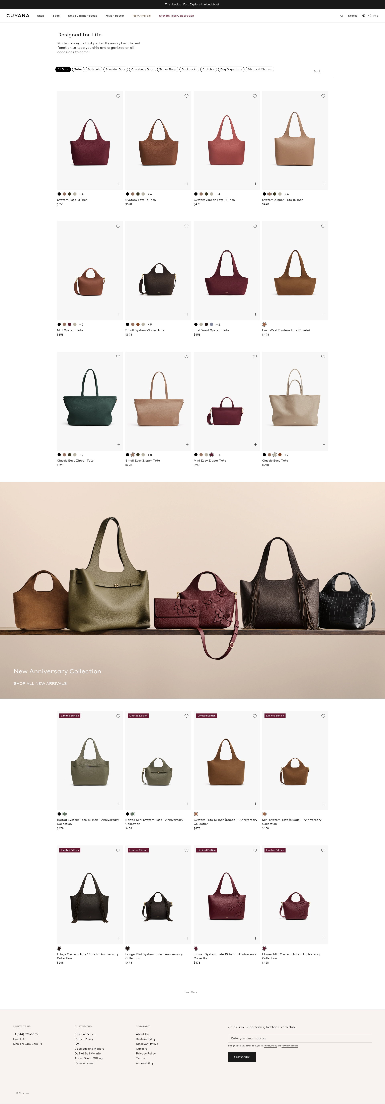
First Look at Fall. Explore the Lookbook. (192, 4)
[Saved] (369, 15)
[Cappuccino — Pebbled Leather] (64, 194)
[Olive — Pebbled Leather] (64, 814)
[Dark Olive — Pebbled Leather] (69, 194)
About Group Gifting (89, 1058)
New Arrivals (142, 15)
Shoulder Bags (116, 69)
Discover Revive (147, 1043)
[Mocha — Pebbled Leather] (206, 324)
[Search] (341, 15)
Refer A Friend (84, 1063)
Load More (190, 992)
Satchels (94, 69)
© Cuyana (22, 1093)
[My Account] (363, 16)
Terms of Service (290, 1046)
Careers (141, 1048)
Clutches (209, 69)
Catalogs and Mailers (89, 1048)
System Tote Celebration (176, 15)
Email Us (19, 1039)
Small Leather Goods (82, 15)
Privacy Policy (146, 1053)
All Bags (63, 69)
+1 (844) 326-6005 (25, 1034)
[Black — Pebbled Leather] (59, 194)
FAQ (77, 1043)
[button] (119, 184)
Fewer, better (114, 15)
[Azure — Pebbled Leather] (211, 324)
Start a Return (85, 1034)
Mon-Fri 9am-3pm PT (28, 1043)
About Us (142, 1034)
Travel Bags (167, 69)
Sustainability (146, 1039)
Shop (40, 15)
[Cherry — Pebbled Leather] (69, 324)
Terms (140, 1058)
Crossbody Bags (142, 69)
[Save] (118, 96)
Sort (317, 71)
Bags (56, 15)
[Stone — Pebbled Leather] (74, 194)
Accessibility (145, 1063)
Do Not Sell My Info (88, 1053)
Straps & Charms (260, 69)
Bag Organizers (231, 69)
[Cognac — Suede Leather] (264, 324)
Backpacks (189, 69)
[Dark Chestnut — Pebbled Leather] (138, 324)
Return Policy (84, 1039)
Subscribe (242, 1057)
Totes (78, 69)
